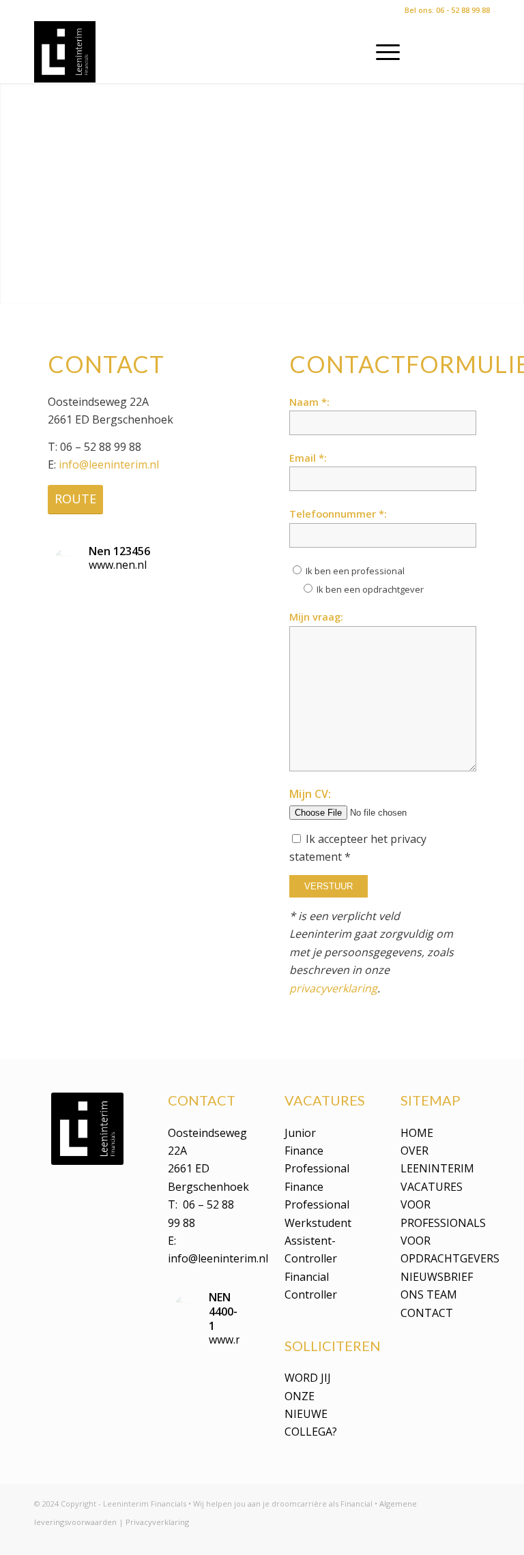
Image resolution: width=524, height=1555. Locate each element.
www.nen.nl (118, 564)
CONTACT (427, 1312)
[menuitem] (381, 52)
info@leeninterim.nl (109, 464)
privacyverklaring (333, 988)
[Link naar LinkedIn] (438, 52)
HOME (417, 1132)
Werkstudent (318, 1222)
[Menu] (381, 52)
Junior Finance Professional (317, 1150)
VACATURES (432, 1186)
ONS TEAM (429, 1294)
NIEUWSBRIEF (437, 1276)
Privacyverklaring (157, 1522)
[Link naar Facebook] (459, 52)
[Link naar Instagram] (479, 52)
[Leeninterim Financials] (65, 52)
